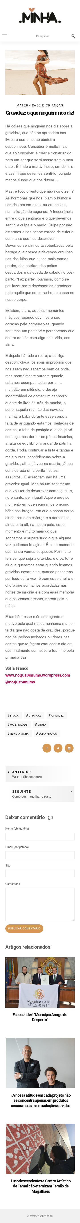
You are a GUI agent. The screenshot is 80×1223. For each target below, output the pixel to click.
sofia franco (48, 733)
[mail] (69, 748)
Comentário (12, 884)
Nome (17, 828)
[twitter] (58, 748)
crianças (35, 715)
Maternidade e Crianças (40, 105)
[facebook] (46, 748)
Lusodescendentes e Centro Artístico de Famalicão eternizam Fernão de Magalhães (41, 1186)
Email (17, 847)
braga (14, 715)
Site (7, 865)
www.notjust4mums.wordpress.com (37, 675)
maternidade (18, 724)
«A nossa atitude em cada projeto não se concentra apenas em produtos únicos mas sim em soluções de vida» (41, 1100)
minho (42, 724)
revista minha (19, 733)
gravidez (57, 715)
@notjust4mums (20, 682)
